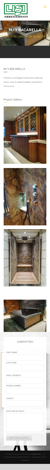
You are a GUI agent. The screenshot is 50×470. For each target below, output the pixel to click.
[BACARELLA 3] (25, 170)
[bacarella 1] (25, 302)
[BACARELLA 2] (25, 108)
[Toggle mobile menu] (45, 7)
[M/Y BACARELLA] (25, 231)
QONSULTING (36, 454)
